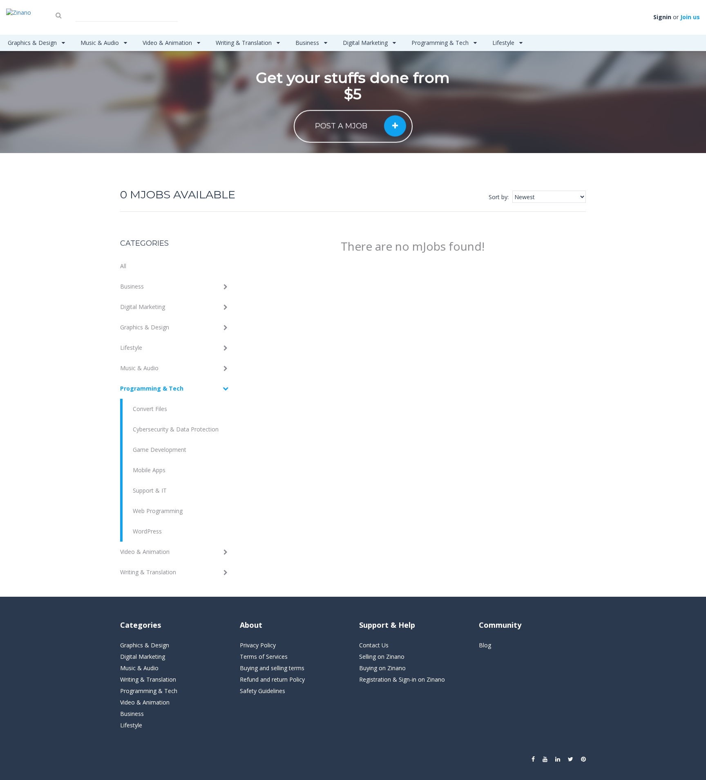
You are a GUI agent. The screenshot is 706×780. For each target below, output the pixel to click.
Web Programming (158, 511)
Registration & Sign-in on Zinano (402, 679)
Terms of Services (264, 656)
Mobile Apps (149, 470)
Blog (485, 645)
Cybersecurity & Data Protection (176, 429)
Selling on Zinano (381, 656)
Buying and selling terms (272, 668)
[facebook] (533, 759)
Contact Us (374, 645)
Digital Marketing (366, 43)
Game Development (159, 449)
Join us (690, 17)
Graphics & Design (33, 43)
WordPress (147, 531)
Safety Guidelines (262, 691)
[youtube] (545, 759)
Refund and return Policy (272, 679)
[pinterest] (583, 759)
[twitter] (570, 759)
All (123, 266)
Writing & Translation (244, 43)
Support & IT (150, 490)
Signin (662, 17)
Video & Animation (168, 43)
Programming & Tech (440, 43)
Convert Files (150, 409)
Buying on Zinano (382, 668)
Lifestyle (504, 43)
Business (308, 43)
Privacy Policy (258, 645)
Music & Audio (100, 43)
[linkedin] (557, 759)
